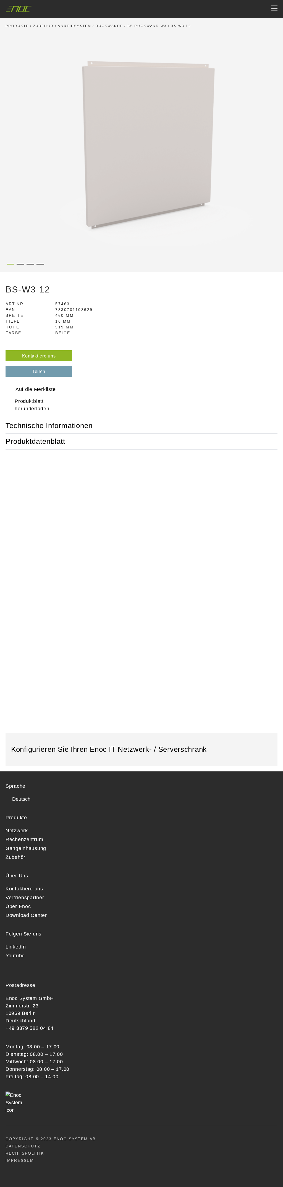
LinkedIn (16, 947)
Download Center (26, 915)
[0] (253, 9)
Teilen (38, 371)
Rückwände (109, 26)
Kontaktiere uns (39, 356)
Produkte (17, 26)
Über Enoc (18, 906)
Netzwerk (17, 830)
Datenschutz (23, 1146)
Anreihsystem (74, 26)
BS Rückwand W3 (147, 26)
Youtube (15, 955)
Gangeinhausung (26, 848)
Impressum (20, 1160)
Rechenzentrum (24, 839)
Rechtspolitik (25, 1153)
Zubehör (43, 26)
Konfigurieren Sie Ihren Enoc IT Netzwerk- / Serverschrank (110, 749)
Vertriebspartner (25, 897)
